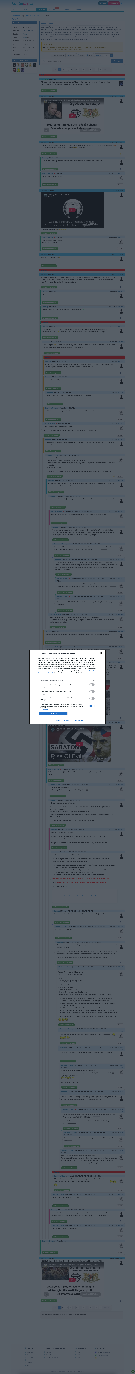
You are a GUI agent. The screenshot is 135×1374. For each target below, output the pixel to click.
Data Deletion (56, 720)
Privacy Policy (78, 720)
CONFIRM (53, 713)
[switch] (92, 684)
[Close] (102, 654)
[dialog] (67, 687)
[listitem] (67, 680)
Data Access (67, 720)
